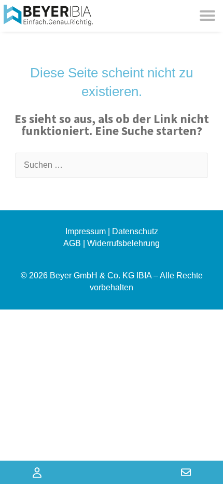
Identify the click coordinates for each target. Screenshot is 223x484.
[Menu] (207, 15)
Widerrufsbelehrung (123, 243)
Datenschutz (135, 231)
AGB (72, 243)
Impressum (85, 231)
